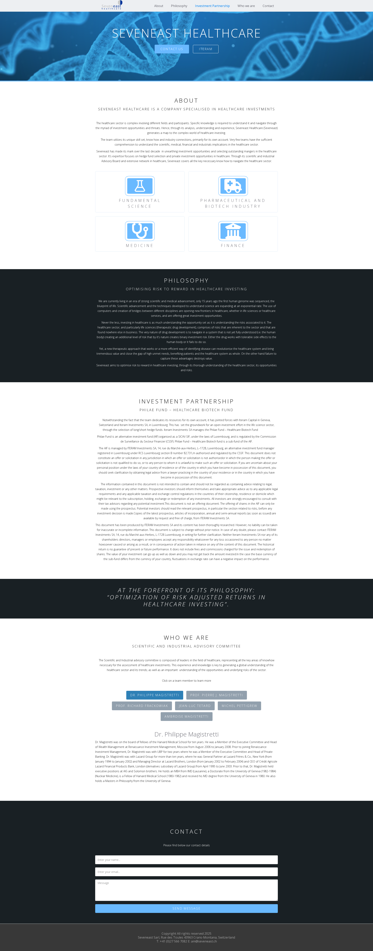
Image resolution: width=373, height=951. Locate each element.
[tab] (154, 695)
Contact (268, 6)
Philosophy (179, 6)
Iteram (206, 49)
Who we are (246, 6)
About (158, 6)
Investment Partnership (212, 6)
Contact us (171, 49)
